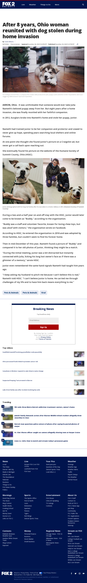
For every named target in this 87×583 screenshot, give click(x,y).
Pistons (26, 511)
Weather (72, 461)
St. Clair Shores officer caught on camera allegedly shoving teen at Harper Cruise (47, 432)
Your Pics (50, 461)
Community (72, 511)
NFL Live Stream (73, 536)
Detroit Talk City (8, 469)
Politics (5, 490)
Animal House (72, 480)
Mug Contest (7, 503)
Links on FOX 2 (8, 518)
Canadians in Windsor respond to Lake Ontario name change (23, 371)
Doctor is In (7, 516)
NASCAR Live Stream (75, 546)
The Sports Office (30, 498)
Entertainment (53, 495)
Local (4, 464)
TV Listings (49, 503)
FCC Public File (73, 513)
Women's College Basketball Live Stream (75, 556)
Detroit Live (7, 475)
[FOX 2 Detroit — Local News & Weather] (10, 4)
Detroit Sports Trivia (53, 469)
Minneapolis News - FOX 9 (53, 544)
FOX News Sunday (9, 487)
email (83, 573)
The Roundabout (8, 477)
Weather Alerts (73, 469)
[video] (79, 354)
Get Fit (5, 511)
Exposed (5, 545)
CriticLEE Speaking (52, 501)
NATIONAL (6, 44)
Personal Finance (30, 534)
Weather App (72, 467)
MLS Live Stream (73, 562)
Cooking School (8, 508)
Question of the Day (53, 467)
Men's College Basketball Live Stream (75, 552)
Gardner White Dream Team (10, 539)
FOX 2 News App (73, 506)
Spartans (27, 508)
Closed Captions (73, 518)
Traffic (70, 472)
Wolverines (28, 506)
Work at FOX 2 (73, 503)
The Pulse (6, 467)
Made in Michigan (9, 472)
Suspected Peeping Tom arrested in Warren (17, 380)
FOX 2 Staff (72, 498)
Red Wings (28, 516)
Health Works (7, 506)
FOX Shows (50, 498)
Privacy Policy (46, 337)
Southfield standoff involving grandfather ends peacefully (22, 352)
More (57, 4)
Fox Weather (72, 477)
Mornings (7, 495)
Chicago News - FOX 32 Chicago (54, 535)
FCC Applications (73, 516)
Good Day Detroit (9, 498)
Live (26, 461)
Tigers (26, 513)
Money (27, 531)
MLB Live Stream (74, 543)
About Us (72, 495)
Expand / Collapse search (83, 4)
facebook (71, 573)
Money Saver (7, 513)
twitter (75, 573)
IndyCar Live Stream (75, 548)
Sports (27, 495)
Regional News (53, 531)
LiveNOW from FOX (31, 469)
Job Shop (71, 508)
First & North (28, 501)
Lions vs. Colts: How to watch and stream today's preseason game (41, 441)
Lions (26, 503)
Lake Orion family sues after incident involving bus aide (21, 390)
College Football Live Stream (75, 540)
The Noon (6, 501)
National (5, 480)
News (5, 461)
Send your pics (51, 464)
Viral (43, 292)
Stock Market (28, 539)
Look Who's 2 (50, 472)
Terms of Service (45, 339)
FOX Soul (27, 471)
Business (6, 482)
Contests (49, 506)
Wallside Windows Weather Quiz (9, 535)
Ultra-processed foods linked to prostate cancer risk (20, 361)
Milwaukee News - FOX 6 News (54, 539)
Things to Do (7, 485)
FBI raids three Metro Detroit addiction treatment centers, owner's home (44, 407)
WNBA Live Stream (74, 560)
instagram (79, 573)
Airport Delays (73, 475)
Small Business (29, 542)
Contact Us (71, 501)
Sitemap (70, 525)
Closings (71, 464)
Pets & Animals (15, 44)
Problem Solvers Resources (73, 522)
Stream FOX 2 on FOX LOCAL (31, 465)
